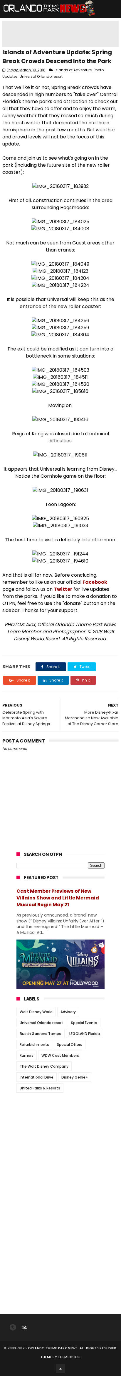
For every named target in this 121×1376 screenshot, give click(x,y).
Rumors (26, 1055)
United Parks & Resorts (40, 1088)
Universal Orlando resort (41, 76)
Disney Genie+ (74, 1077)
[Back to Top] (60, 1368)
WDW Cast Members (60, 1055)
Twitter (63, 589)
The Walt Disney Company (44, 1066)
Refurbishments (34, 1044)
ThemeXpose (69, 1356)
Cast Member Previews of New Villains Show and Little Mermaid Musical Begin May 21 (57, 898)
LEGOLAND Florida (84, 1033)
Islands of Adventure (73, 69)
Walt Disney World (36, 1011)
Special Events (84, 1022)
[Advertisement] (60, 1134)
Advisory (68, 1011)
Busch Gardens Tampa (40, 1033)
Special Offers (69, 1044)
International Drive (36, 1077)
